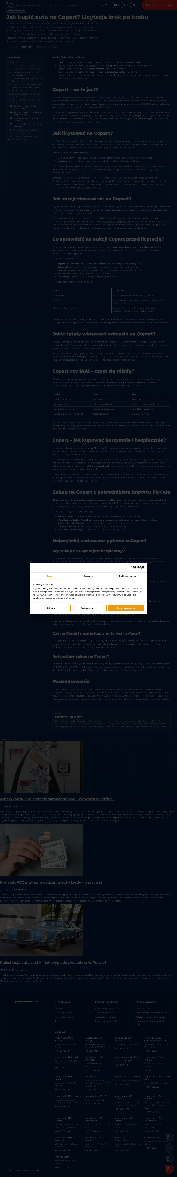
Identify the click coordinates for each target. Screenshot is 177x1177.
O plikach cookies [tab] (127, 576)
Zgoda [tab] (50, 576)
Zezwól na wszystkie (125, 608)
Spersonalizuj (87, 608)
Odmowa (51, 608)
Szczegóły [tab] (88, 576)
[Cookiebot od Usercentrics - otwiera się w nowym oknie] (132, 568)
